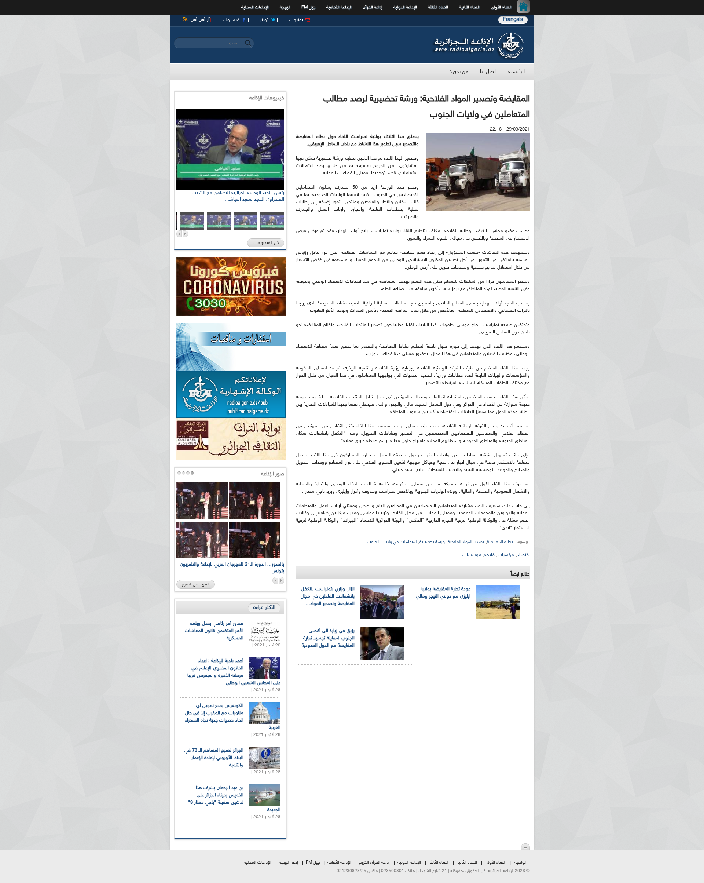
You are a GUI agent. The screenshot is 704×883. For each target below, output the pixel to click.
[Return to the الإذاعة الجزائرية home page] (477, 34)
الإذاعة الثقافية (339, 7)
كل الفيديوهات (266, 242)
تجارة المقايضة (500, 542)
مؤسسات (471, 555)
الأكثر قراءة (264, 608)
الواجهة (520, 862)
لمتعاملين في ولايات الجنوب (392, 542)
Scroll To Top (525, 846)
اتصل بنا (488, 72)
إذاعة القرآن (372, 7)
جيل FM (308, 7)
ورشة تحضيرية (432, 542)
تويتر (264, 20)
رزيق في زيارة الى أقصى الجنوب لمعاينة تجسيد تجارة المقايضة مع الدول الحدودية (328, 638)
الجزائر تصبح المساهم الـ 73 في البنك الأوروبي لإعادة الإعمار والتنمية (213, 758)
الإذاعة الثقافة (339, 862)
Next (185, 233)
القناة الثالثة (438, 7)
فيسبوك (231, 20)
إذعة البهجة (288, 862)
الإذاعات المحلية (255, 7)
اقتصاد (523, 555)
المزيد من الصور (195, 584)
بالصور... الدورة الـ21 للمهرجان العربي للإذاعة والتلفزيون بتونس (232, 568)
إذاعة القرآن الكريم (374, 862)
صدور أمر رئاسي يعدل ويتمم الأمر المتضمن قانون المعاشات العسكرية (214, 631)
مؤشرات (506, 555)
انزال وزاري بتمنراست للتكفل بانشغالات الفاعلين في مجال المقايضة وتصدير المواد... (328, 596)
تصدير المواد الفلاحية (466, 542)
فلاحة (489, 555)
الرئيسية (525, 7)
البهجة (285, 7)
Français (513, 20)
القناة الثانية (469, 7)
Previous (179, 233)
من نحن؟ (459, 72)
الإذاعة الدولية (405, 7)
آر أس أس (200, 19)
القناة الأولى (501, 7)
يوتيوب (296, 20)
